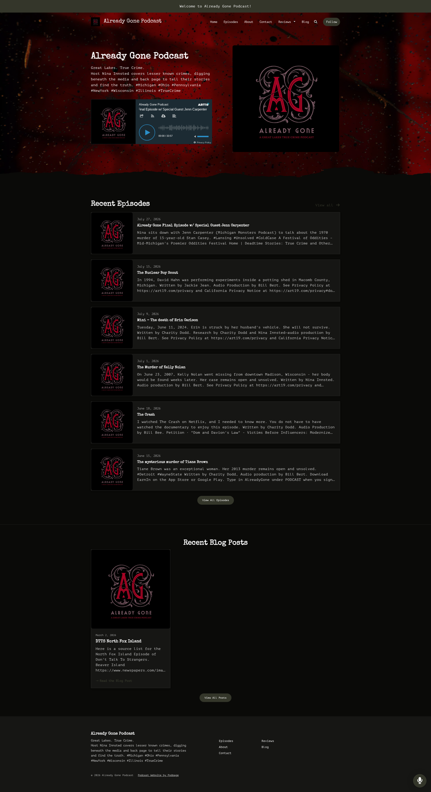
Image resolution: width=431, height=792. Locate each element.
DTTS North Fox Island (118, 641)
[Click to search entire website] (316, 22)
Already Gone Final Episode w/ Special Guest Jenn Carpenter (193, 225)
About (248, 22)
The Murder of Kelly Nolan (161, 367)
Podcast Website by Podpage (158, 775)
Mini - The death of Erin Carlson (167, 320)
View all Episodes (215, 500)
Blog (305, 22)
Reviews (285, 22)
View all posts (215, 697)
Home (213, 22)
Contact (265, 22)
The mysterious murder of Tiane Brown (172, 462)
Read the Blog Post (116, 680)
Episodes (231, 22)
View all (325, 205)
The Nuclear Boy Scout (157, 273)
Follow (331, 22)
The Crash (146, 415)
